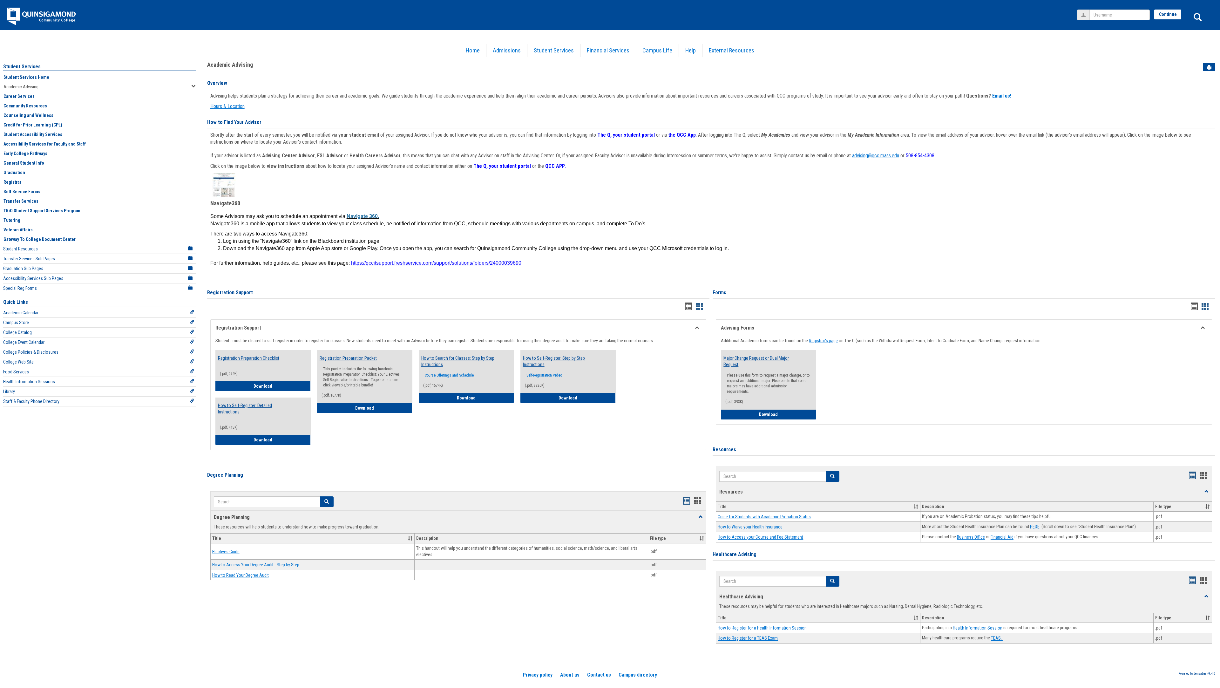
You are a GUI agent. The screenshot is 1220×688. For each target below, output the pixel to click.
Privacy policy (537, 675)
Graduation (14, 172)
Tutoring (11, 220)
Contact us (599, 675)
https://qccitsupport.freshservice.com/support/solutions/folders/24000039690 (436, 263)
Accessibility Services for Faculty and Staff (44, 143)
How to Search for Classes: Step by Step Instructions (457, 361)
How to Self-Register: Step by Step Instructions (554, 361)
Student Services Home (26, 77)
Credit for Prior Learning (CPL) (32, 124)
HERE (1035, 526)
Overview (217, 83)
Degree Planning (225, 475)
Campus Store (16, 322)
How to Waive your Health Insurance (750, 526)
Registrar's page (823, 340)
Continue (1168, 14)
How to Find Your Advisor (234, 122)
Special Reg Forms (20, 288)
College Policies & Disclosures (30, 352)
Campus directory (638, 675)
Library (9, 391)
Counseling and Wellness (28, 115)
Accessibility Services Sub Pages (33, 278)
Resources (724, 449)
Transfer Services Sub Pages (29, 258)
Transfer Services (20, 201)
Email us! (1001, 96)
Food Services (16, 371)
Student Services (554, 50)
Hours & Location (227, 106)
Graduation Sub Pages (23, 268)
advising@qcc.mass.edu (875, 156)
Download (282, 386)
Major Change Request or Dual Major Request (756, 361)
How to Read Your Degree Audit (240, 575)
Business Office (971, 537)
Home (473, 50)
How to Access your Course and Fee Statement (760, 537)
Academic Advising (20, 86)
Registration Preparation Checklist (248, 358)
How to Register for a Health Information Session (762, 627)
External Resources (731, 50)
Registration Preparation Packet (348, 358)
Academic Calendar (20, 312)
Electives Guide (226, 551)
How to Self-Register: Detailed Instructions (245, 408)
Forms (719, 293)
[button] (327, 501)
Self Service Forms (21, 191)
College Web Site (18, 361)
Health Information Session (977, 627)
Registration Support (230, 293)
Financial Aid (1002, 537)
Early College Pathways (25, 153)
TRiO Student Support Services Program (41, 210)
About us (570, 675)
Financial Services (608, 50)
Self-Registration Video (544, 375)
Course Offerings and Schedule (449, 375)
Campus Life (657, 50)
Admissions (507, 50)
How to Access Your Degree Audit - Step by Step (255, 565)
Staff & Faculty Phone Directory (31, 401)
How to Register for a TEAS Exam (748, 638)
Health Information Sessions (29, 381)
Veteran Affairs (18, 229)
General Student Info (23, 163)
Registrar (12, 182)
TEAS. (997, 638)
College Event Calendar (23, 342)
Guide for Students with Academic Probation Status (764, 516)
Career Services (19, 96)
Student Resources (20, 248)
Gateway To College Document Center (39, 239)
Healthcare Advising (734, 554)
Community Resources (25, 105)
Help (690, 50)
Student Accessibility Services (32, 134)
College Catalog (17, 332)
